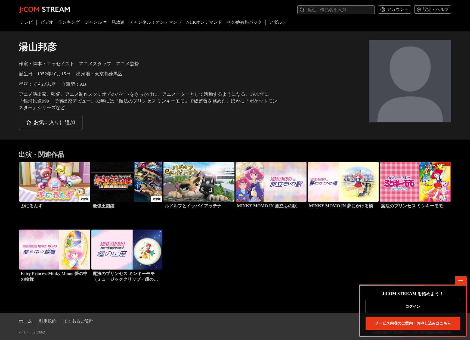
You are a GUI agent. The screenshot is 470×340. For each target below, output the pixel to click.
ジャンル (93, 22)
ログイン (412, 306)
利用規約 (47, 321)
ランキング (69, 22)
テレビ (26, 22)
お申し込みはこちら (413, 323)
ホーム (25, 321)
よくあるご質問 (78, 321)
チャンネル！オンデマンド (155, 22)
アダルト (277, 22)
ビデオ (46, 22)
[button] (50, 122)
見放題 (118, 22)
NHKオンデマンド (204, 22)
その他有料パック (244, 22)
